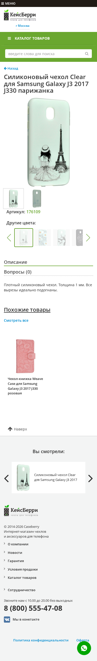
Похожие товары (27, 309)
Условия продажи (23, 569)
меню (10, 3)
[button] (8, 238)
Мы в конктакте (26, 619)
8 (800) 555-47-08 (33, 608)
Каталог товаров (32, 38)
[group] (23, 237)
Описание (15, 262)
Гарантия (16, 560)
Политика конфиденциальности (41, 640)
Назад (12, 68)
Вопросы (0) (18, 272)
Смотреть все (16, 320)
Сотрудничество (21, 590)
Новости (15, 552)
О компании (18, 544)
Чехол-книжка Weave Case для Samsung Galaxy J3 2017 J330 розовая (25, 385)
